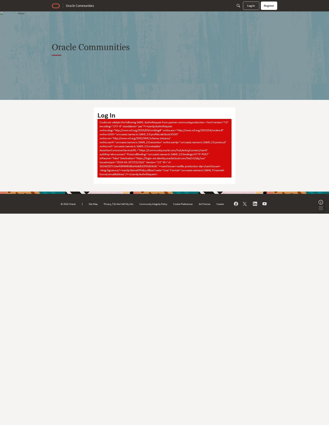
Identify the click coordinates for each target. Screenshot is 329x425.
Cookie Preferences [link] (183, 203)
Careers (220, 203)
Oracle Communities (80, 6)
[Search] (238, 5)
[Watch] (264, 203)
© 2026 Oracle (68, 203)
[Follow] (245, 203)
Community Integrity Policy (153, 203)
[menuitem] (251, 6)
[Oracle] (235, 203)
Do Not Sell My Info (123, 203)
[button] (320, 209)
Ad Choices (204, 203)
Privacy (107, 203)
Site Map (93, 203)
